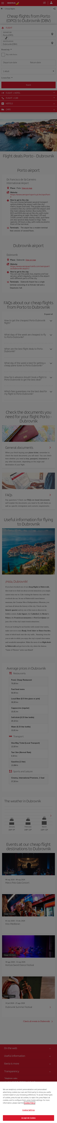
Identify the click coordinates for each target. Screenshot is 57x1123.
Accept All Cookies (28, 1118)
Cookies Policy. (29, 1103)
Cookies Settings (28, 1110)
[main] (28, 1102)
